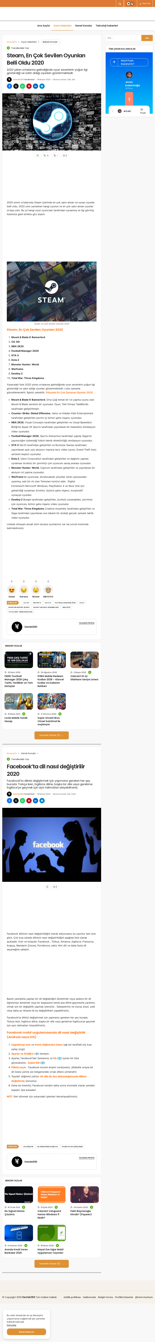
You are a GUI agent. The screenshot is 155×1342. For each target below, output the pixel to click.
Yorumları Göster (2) (50, 735)
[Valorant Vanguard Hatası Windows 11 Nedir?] (52, 1194)
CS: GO (26, 603)
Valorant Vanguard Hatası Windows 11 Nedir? (49, 1214)
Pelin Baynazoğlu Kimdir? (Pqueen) (81, 1213)
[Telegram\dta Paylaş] (42, 86)
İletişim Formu (105, 1297)
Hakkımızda (89, 1297)
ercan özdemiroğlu (129, 83)
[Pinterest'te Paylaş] (29, 86)
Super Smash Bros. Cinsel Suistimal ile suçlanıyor (49, 721)
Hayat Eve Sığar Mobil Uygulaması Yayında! (50, 1251)
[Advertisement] (52, 179)
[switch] (130, 4)
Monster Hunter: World (19, 607)
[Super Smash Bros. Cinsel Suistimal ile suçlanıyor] (52, 701)
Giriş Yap (146, 3)
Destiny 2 (37, 603)
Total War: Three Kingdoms (20, 612)
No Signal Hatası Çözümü (15, 1213)
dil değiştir (28, 1146)
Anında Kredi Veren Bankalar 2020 (16, 1251)
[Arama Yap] (120, 3)
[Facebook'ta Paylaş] (9, 86)
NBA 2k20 (66, 607)
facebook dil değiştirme (72, 1146)
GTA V (81, 603)
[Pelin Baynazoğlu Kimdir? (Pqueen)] (84, 1194)
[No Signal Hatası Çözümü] (19, 1194)
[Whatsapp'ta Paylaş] (22, 86)
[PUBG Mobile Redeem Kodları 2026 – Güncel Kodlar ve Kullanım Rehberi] (52, 660)
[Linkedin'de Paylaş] (35, 86)
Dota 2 (48, 603)
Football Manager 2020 (65, 603)
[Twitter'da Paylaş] (16, 86)
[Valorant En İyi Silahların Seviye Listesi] (84, 660)
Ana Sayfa (43, 25)
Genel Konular (83, 25)
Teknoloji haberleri (107, 25)
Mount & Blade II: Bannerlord (46, 607)
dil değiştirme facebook (47, 1146)
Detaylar (11, 1325)
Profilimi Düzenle (124, 1297)
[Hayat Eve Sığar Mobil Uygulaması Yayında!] (52, 1233)
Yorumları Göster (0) (50, 1263)
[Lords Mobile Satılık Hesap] (19, 701)
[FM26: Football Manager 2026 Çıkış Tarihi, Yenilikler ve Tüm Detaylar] (19, 660)
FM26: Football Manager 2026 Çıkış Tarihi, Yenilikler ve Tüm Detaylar (19, 681)
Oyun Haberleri (62, 25)
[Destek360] (18, 626)
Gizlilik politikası (72, 1297)
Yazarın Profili (86, 623)
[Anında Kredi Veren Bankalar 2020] (19, 1233)
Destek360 (18, 79)
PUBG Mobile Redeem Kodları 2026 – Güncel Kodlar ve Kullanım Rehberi (51, 681)
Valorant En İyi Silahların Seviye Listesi (84, 678)
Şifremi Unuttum (144, 1297)
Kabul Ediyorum (26, 1332)
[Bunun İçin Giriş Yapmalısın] (37, 155)
